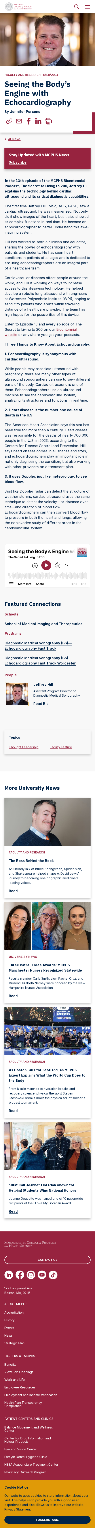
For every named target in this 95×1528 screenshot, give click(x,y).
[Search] (76, 6)
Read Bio (41, 703)
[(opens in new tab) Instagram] (31, 1275)
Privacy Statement (17, 1509)
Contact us (47, 1259)
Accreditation (14, 1312)
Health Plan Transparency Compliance (23, 1404)
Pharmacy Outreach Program (25, 1472)
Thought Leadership (23, 747)
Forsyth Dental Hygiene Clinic (25, 1457)
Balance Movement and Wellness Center (28, 1428)
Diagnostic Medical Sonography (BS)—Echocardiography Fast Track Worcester (40, 660)
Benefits (10, 1364)
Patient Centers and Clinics (28, 1419)
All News (14, 139)
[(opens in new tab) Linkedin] (8, 1275)
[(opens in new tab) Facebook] (19, 1275)
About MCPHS (15, 1304)
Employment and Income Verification (30, 1395)
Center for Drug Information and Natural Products (27, 1439)
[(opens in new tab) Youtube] (42, 1275)
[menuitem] (76, 6)
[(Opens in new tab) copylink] (9, 121)
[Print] (48, 121)
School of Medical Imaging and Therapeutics (43, 624)
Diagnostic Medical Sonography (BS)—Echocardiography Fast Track (38, 645)
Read (13, 891)
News (8, 1335)
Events (9, 1328)
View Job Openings (18, 1372)
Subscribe (18, 162)
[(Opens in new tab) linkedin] (38, 121)
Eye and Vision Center (20, 1449)
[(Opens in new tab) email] (19, 121)
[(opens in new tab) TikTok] (53, 1275)
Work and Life (14, 1379)
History (9, 1320)
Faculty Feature (61, 747)
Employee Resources (20, 1387)
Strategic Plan (14, 1343)
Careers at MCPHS (19, 1356)
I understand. (47, 1519)
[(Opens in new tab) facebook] (29, 121)
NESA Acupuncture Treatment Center (31, 1464)
